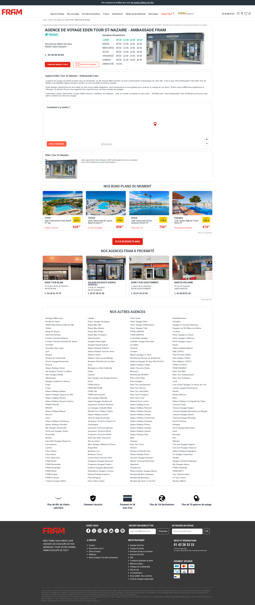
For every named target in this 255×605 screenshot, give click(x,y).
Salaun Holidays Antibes (55, 391)
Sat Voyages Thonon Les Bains (58, 371)
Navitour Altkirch (179, 481)
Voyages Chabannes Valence (57, 381)
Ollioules (176, 441)
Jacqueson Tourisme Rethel (99, 434)
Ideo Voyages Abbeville (97, 398)
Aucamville (49, 434)
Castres (48, 448)
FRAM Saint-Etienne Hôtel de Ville (59, 325)
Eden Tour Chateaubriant (183, 375)
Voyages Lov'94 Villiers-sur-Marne (187, 328)
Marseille (176, 434)
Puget (47, 385)
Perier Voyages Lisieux (182, 341)
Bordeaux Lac (93, 451)
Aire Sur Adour (94, 441)
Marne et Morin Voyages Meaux (143, 471)
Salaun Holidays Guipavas (141, 421)
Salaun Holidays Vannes (140, 431)
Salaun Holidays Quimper (141, 428)
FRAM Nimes (51, 471)
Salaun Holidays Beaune (55, 411)
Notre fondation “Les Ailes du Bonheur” (103, 558)
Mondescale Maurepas (139, 478)
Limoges (133, 351)
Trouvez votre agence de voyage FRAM (61, 20)
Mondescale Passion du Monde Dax (145, 358)
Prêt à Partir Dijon (137, 378)
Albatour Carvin (94, 355)
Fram (44, 20)
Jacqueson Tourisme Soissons (100, 404)
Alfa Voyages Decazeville (55, 428)
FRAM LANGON (137, 331)
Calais (90, 371)
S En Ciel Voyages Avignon (184, 444)
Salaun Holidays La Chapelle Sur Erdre (189, 401)
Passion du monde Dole (55, 358)
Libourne (134, 348)
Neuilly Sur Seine (52, 321)
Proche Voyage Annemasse (57, 361)
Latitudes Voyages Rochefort (142, 341)
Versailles (176, 321)
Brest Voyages (136, 381)
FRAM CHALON (52, 404)
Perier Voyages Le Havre (183, 335)
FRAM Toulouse (52, 478)
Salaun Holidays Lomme (98, 414)
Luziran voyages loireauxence (185, 388)
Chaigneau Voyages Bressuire (100, 461)
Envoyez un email (88, 64)
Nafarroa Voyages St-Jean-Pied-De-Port (147, 361)
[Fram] (12, 12)
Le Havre (176, 331)
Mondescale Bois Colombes (142, 474)
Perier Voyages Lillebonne (183, 338)
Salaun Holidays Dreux (139, 454)
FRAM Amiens (94, 385)
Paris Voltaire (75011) (182, 358)
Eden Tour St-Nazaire (182, 378)
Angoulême (92, 448)
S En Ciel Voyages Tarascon (184, 448)
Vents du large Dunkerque (99, 418)
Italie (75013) (178, 351)
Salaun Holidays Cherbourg (57, 421)
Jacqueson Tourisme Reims (99, 431)
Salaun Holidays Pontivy (140, 424)
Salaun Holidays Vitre (139, 434)
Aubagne (176, 424)
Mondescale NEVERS (139, 375)
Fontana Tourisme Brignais (56, 338)
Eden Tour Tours (137, 444)
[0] (245, 13)
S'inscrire (163, 531)
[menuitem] (57, 14)
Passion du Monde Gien (140, 451)
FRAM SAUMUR (179, 368)
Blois (132, 438)
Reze (175, 398)
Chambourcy (135, 468)
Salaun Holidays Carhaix (140, 414)
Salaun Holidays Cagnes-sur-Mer (59, 395)
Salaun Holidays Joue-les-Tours (101, 351)
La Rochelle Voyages (139, 338)
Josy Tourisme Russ (181, 474)
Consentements (136, 573)
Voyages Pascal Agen (97, 341)
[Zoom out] (207, 143)
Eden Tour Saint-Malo (139, 391)
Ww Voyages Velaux (181, 464)
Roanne (48, 365)
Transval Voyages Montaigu (184, 418)
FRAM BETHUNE (95, 388)
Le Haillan (134, 345)
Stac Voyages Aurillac (54, 375)
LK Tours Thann (179, 478)
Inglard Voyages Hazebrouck (100, 401)
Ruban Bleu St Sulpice (97, 335)
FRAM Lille (92, 391)
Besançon (134, 371)
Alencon (48, 414)
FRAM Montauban (53, 464)
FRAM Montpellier (53, 468)
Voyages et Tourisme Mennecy (185, 325)
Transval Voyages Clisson (183, 414)
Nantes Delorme (179, 395)
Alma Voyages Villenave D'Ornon (101, 444)
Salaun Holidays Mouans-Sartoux (59, 401)
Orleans (133, 448)
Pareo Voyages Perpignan (99, 321)
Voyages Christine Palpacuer (185, 461)
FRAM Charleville (180, 468)
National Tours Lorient (139, 401)
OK (206, 531)
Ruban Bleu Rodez (96, 331)
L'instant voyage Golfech (55, 481)
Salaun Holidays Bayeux (183, 348)
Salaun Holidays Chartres (98, 348)
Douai (90, 381)
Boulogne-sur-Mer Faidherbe (100, 368)
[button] (58, 502)
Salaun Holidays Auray (139, 404)
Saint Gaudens (94, 338)
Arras (90, 365)
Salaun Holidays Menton (55, 398)
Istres (175, 431)
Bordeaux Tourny (95, 454)
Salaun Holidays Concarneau (142, 418)
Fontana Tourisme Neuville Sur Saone (61, 341)
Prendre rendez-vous (58, 64)
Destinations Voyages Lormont (100, 471)
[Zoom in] (207, 139)
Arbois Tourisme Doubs (140, 368)
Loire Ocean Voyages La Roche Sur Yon (189, 385)
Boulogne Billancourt (54, 318)
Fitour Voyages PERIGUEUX (142, 325)
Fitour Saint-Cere (52, 458)
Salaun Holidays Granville (56, 424)
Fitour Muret (50, 454)
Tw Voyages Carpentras (183, 454)
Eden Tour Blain (179, 371)
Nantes (175, 391)
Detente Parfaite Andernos (99, 474)
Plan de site (134, 570)
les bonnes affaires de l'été (142, 2)
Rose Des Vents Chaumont (99, 438)
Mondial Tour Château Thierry (100, 411)
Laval (175, 381)
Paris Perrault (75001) (182, 355)
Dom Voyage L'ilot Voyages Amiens (102, 378)
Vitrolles (176, 458)
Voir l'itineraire (56, 144)
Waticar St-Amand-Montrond (142, 461)
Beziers (48, 438)
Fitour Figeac (51, 451)
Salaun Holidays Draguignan (184, 451)
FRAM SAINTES (137, 335)
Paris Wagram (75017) (182, 361)
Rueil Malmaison (179, 318)
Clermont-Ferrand (53, 335)
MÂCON (48, 408)
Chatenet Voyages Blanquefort (100, 468)
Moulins (48, 355)
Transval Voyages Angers (183, 408)
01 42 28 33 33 (228, 14)
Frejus (48, 388)
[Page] (88, 531)
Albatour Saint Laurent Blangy (100, 358)
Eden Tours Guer (137, 398)
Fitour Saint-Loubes (96, 481)
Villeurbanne (50, 378)
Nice (174, 438)
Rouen (175, 345)
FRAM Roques (51, 474)
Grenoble (49, 345)
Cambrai (91, 375)
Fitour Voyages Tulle (138, 328)
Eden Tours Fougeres (139, 395)
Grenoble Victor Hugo (54, 348)
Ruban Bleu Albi (94, 325)
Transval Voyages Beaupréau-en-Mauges (190, 411)
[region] (155, 126)
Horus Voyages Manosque (184, 428)
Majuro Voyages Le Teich (140, 355)
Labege (91, 318)
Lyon (47, 351)
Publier (48, 328)
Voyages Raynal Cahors (98, 345)
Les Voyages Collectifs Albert (100, 408)
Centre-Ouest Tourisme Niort (100, 458)
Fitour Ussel (135, 318)
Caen (47, 418)
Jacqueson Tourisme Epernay (100, 428)
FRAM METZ (178, 471)
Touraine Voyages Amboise (141, 458)
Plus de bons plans (127, 241)
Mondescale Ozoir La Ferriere (142, 481)
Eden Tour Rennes (138, 388)
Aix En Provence (179, 421)
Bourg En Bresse (52, 331)
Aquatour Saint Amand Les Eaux (101, 361)
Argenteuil (134, 464)
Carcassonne (51, 444)
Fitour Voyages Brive (139, 321)
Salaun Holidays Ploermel (141, 408)
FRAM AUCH (50, 461)
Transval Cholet (179, 404)
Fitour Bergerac (94, 478)
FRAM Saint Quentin (96, 395)
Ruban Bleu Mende (96, 328)
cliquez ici (96, 601)
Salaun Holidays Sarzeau (140, 411)
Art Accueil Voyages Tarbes (56, 431)
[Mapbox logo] (106, 144)
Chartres (133, 441)
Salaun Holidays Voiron (55, 368)
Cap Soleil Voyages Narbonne (58, 441)
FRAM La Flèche (180, 365)
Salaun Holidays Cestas (140, 365)
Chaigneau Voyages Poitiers (99, 464)
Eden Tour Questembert (140, 385)
